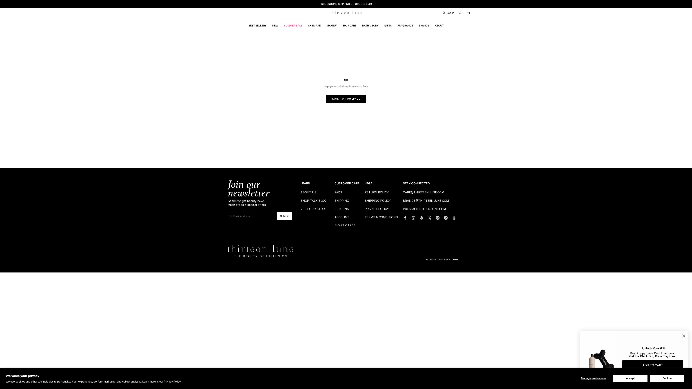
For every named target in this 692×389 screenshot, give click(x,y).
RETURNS (341, 209)
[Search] (460, 13)
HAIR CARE (349, 25)
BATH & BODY (370, 25)
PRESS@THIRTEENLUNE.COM (424, 209)
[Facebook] (407, 218)
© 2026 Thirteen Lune (442, 259)
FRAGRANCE (405, 25)
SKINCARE (314, 25)
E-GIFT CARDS (345, 225)
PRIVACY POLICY (377, 209)
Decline (667, 378)
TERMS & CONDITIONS (381, 217)
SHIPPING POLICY (378, 200)
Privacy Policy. (172, 381)
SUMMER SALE (293, 25)
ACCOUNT (341, 217)
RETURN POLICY (377, 192)
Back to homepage (345, 98)
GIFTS (388, 25)
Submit (284, 216)
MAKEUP (332, 25)
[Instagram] (415, 218)
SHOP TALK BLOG (313, 200)
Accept (630, 378)
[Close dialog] (684, 336)
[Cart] (468, 13)
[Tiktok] (447, 218)
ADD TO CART (652, 365)
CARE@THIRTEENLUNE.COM (423, 192)
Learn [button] (305, 183)
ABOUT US (308, 192)
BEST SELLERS (258, 25)
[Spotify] (439, 218)
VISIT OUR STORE (314, 209)
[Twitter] (431, 218)
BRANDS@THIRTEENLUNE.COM (426, 200)
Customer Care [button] (347, 183)
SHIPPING (341, 200)
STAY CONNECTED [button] (416, 183)
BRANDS (424, 25)
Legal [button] (369, 183)
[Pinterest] (423, 218)
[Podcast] (455, 218)
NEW (275, 25)
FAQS (338, 192)
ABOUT (439, 25)
